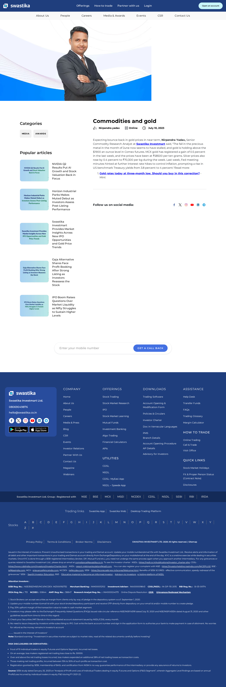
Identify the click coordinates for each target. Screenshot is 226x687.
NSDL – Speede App (114, 485)
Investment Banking (114, 429)
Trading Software (153, 396)
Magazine (68, 467)
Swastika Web (118, 511)
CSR (160, 15)
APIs (105, 448)
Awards (40, 133)
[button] (83, 5)
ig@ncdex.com (76, 570)
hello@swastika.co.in (23, 412)
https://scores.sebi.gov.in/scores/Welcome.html (114, 570)
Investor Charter (152, 420)
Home (66, 396)
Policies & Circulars (154, 413)
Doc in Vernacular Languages (160, 426)
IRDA (204, 496)
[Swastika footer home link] (22, 393)
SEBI (179, 496)
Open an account (210, 5)
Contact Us (182, 15)
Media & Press (71, 422)
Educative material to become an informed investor (87, 574)
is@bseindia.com (16, 570)
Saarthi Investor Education (41, 574)
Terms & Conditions (59, 541)
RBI (191, 496)
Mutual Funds (110, 422)
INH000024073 (111, 592)
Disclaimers (104, 541)
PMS (145, 433)
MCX (108, 496)
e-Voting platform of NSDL (150, 574)
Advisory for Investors (155, 453)
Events (141, 15)
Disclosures (190, 484)
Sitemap (193, 542)
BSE (95, 496)
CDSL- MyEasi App (113, 478)
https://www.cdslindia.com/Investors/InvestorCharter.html (37, 566)
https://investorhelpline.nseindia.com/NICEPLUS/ (186, 566)
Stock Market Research (116, 403)
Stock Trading (111, 396)
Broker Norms (84, 541)
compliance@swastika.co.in (89, 562)
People (65, 15)
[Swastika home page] (16, 6)
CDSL (106, 465)
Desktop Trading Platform (146, 511)
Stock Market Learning (116, 416)
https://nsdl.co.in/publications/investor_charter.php (164, 562)
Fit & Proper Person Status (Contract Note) (198, 476)
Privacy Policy (34, 541)
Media (26, 133)
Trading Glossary (193, 416)
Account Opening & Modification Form (154, 405)
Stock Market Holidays (196, 467)
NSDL (106, 472)
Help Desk (189, 396)
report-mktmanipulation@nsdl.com (94, 566)
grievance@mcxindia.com (46, 570)
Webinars (68, 474)
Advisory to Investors (125, 574)
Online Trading (191, 440)
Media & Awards (114, 15)
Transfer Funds (191, 403)
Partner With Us (72, 454)
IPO (105, 409)
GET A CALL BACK (150, 348)
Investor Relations (73, 448)
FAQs (186, 409)
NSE (84, 496)
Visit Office (189, 450)
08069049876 (18, 407)
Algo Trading (110, 435)
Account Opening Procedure (159, 443)
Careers (87, 15)
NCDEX (136, 496)
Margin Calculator (193, 422)
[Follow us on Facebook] (11, 420)
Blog (66, 429)
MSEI (120, 496)
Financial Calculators (115, 442)
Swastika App (97, 511)
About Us (42, 15)
